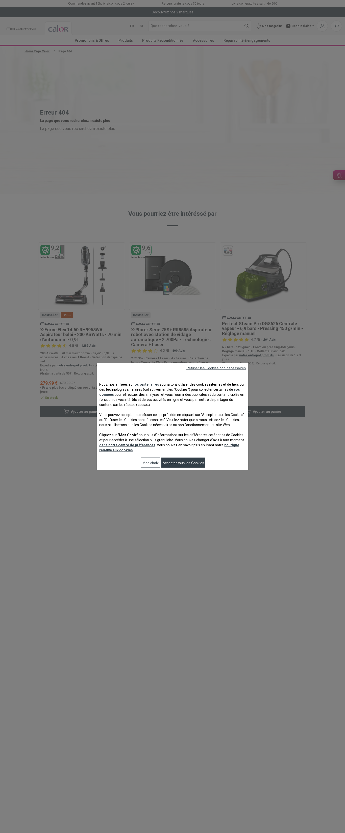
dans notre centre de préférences (127, 445)
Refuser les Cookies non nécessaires (216, 368)
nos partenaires (146, 384)
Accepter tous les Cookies (183, 463)
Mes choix (150, 463)
